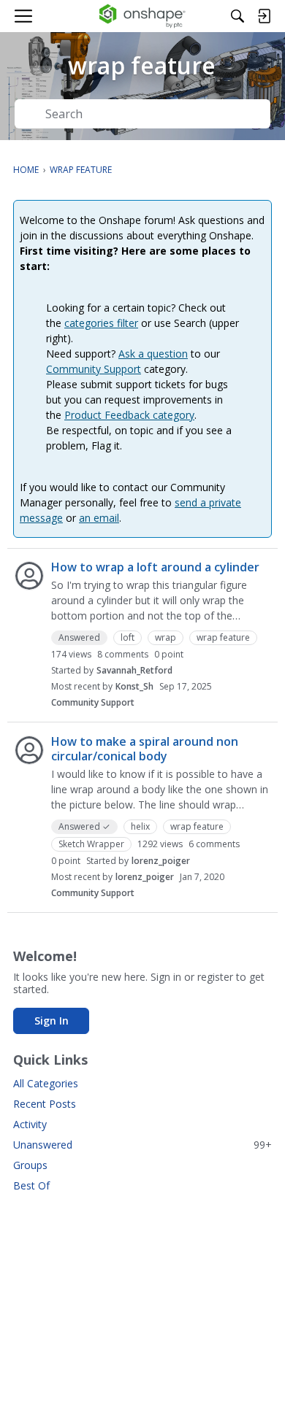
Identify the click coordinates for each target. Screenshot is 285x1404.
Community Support (93, 369)
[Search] (237, 16)
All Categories (45, 1083)
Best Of (31, 1185)
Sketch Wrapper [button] (91, 844)
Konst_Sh (134, 686)
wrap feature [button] (223, 637)
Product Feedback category (129, 415)
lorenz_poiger (161, 861)
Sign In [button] (51, 1020)
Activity (30, 1124)
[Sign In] (264, 16)
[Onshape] (142, 16)
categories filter (101, 323)
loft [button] (127, 637)
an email (99, 518)
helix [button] (140, 826)
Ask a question (153, 353)
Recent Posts (44, 1104)
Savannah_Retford (134, 670)
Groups (30, 1165)
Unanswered (142, 1145)
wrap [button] (165, 637)
